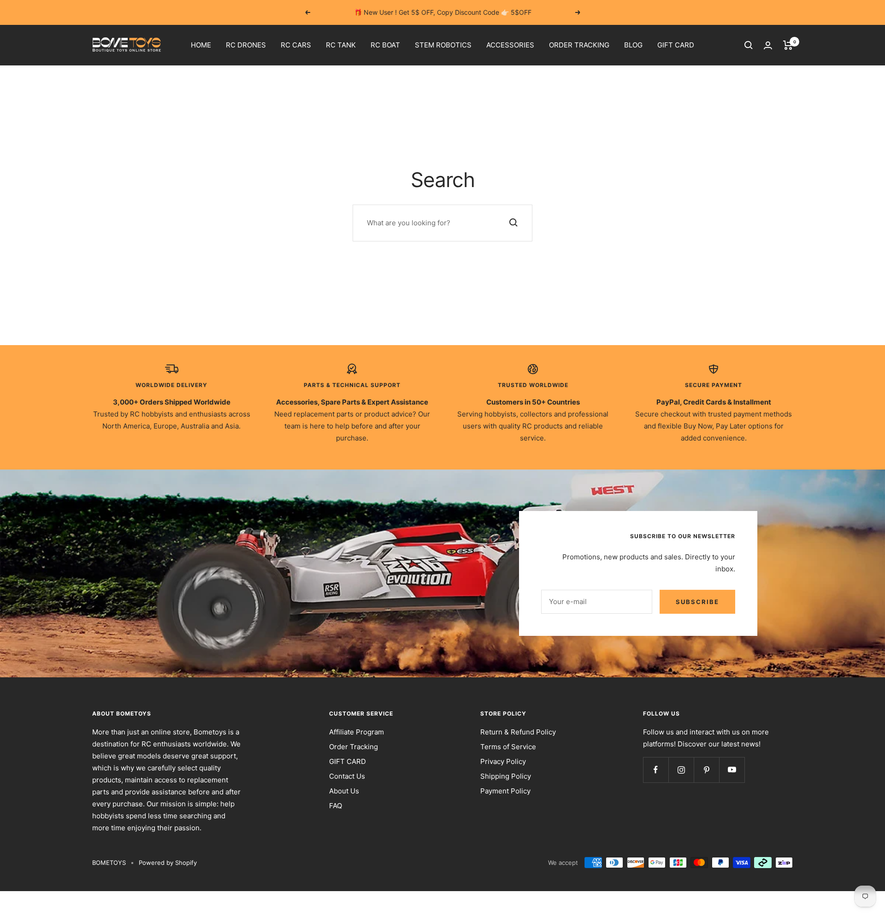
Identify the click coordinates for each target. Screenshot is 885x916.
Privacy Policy (503, 761)
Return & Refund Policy (518, 732)
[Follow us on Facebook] (655, 769)
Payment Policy (505, 791)
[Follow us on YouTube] (731, 769)
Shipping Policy (505, 776)
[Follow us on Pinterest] (706, 769)
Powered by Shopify (168, 862)
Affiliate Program (356, 732)
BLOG (633, 45)
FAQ (335, 805)
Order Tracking (353, 746)
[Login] (768, 45)
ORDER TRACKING (579, 45)
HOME (201, 45)
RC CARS (296, 45)
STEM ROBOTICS (443, 45)
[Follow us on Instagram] (681, 769)
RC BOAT (385, 45)
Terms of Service (508, 746)
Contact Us (347, 776)
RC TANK (341, 45)
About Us (344, 791)
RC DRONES (246, 45)
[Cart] (788, 45)
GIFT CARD (675, 45)
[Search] (748, 45)
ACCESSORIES (510, 45)
